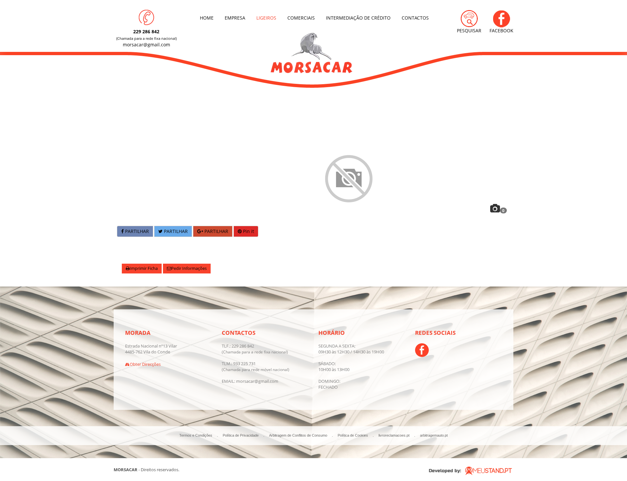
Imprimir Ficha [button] (144, 268)
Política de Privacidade (241, 435)
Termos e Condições (195, 435)
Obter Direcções (145, 364)
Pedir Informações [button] (189, 268)
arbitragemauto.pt (434, 435)
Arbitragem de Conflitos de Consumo (298, 435)
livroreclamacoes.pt (394, 435)
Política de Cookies (353, 435)
